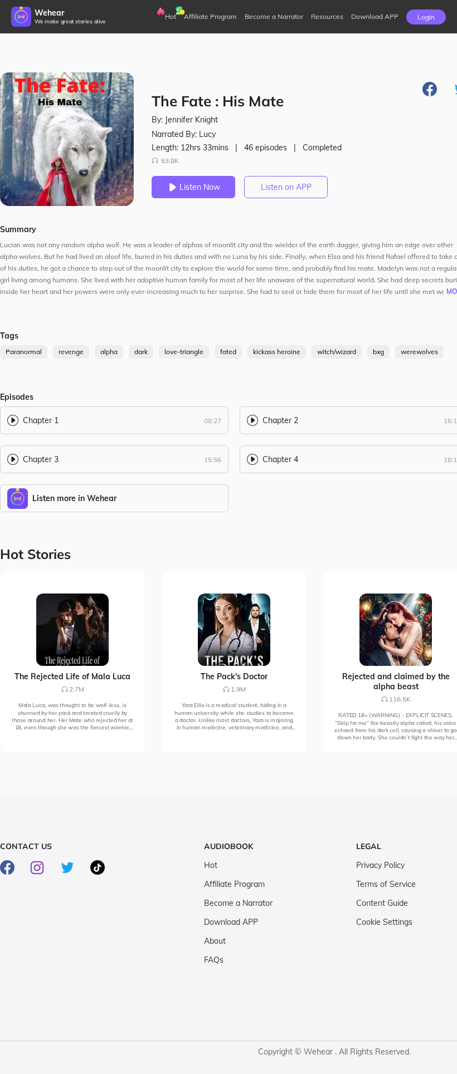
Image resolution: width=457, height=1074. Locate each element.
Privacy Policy (380, 865)
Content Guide (382, 903)
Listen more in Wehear (74, 498)
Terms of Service (386, 884)
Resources (327, 16)
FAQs (213, 960)
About (215, 941)
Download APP (231, 922)
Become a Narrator (274, 16)
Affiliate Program (210, 16)
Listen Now (199, 187)
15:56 (212, 459)
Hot (170, 16)
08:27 (212, 420)
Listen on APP (286, 187)
